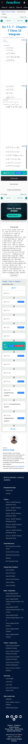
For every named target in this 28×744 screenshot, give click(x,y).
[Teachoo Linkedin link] (14, 719)
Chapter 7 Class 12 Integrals (8, 11)
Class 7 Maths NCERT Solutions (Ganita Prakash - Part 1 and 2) (14, 601)
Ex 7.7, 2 (13, 302)
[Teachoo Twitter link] (16, 716)
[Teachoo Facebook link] (7, 716)
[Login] (24, 2)
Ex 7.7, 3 (6, 310)
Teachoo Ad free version (12, 552)
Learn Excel (9, 681)
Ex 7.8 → (14, 429)
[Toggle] (3, 2)
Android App (9, 490)
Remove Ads (14, 178)
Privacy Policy (9, 729)
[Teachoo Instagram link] (12, 716)
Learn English (9, 678)
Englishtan (9, 699)
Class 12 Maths (10, 582)
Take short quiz (14, 184)
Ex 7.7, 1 (6, 293)
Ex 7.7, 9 (6, 364)
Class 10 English (10, 576)
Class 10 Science (10, 573)
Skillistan (8, 558)
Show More (14, 275)
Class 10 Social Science (12, 579)
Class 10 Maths (10, 570)
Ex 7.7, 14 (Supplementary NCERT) (13, 418)
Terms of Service (14, 727)
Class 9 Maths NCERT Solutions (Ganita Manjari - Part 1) (14, 618)
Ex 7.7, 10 (7, 373)
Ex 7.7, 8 (13, 356)
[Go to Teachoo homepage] (13, 2)
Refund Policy (19, 729)
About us (10, 725)
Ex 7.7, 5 (13, 327)
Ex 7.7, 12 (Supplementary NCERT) (13, 392)
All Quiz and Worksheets (14, 190)
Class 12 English (10, 585)
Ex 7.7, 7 (13, 346)
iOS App (8, 493)
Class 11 (12, 7)
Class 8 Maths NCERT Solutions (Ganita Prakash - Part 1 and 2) (14, 610)
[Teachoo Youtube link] (20, 716)
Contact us (17, 725)
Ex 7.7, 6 (6, 336)
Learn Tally (9, 684)
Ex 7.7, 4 (6, 319)
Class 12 (4, 7)
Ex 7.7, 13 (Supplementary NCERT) (12, 405)
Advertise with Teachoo (14, 731)
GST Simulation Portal (12, 561)
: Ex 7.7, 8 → (14, 173)
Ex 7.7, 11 (13, 381)
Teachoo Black (19, 466)
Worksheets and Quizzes (13, 555)
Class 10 (19, 7)
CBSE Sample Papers (12, 707)
